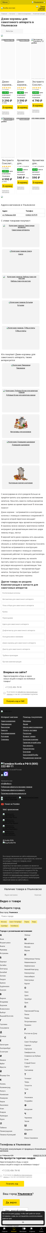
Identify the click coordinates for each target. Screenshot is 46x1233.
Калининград (5, 1087)
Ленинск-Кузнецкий (8, 1135)
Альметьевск (5, 943)
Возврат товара (29, 736)
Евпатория (4, 1045)
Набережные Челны (32, 959)
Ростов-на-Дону (30, 1033)
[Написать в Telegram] (2, 776)
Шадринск (28, 1130)
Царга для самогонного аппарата (15, 624)
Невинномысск (30, 962)
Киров (2, 1102)
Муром (27, 950)
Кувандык (4, 1116)
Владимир (4, 1002)
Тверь (34, 922)
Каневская (4, 1094)
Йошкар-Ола (5, 1075)
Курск (2, 1119)
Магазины (23, 1230)
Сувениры (5, 739)
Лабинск (3, 1128)
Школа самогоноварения (33, 727)
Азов (2, 939)
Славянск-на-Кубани (32, 1056)
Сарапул (27, 1045)
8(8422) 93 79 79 (39, 1156)
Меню (5, 2)
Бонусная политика (30, 739)
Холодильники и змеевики (12, 637)
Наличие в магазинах (5, 112)
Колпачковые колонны (11, 593)
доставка (33, 730)
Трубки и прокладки (10, 655)
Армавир (3, 950)
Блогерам (27, 752)
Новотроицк (29, 980)
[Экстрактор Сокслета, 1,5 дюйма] (38, 59)
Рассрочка (27, 733)
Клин (2, 1109)
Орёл (26, 995)
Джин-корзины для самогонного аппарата (19, 643)
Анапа (2, 946)
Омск (26, 992)
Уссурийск (28, 1101)
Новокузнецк (29, 973)
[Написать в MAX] (6, 774)
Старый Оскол (29, 1063)
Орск (26, 1003)
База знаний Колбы (30, 755)
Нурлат (27, 984)
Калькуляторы (28, 749)
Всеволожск (5, 1009)
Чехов (26, 1121)
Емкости (4, 730)
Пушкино (27, 1025)
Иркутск (3, 1067)
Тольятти (28, 1085)
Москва (4, 922)
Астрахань (4, 953)
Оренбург (4, 926)
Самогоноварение (8, 721)
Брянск (3, 983)
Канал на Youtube (12, 804)
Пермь (26, 922)
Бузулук (3, 990)
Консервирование (8, 733)
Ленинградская (6, 1131)
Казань (3, 1084)
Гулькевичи (4, 1028)
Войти (41, 1231)
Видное (3, 998)
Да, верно (11, 1202)
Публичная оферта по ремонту (13, 790)
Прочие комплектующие (11, 662)
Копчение (5, 736)
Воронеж (3, 1005)
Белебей (3, 972)
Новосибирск (29, 976)
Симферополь (30, 1052)
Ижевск (3, 1060)
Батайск (3, 965)
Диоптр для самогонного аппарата (16, 649)
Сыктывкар (28, 1070)
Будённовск (4, 986)
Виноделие (5, 727)
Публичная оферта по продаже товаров (16, 787)
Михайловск (29, 943)
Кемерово (4, 1098)
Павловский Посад (31, 1011)
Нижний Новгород (31, 969)
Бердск (3, 979)
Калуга (2, 1091)
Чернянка (28, 1118)
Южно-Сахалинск (31, 1138)
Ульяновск (38, 2)
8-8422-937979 (31, 215)
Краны (5, 612)
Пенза (26, 1014)
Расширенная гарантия (32, 758)
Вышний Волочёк (6, 1016)
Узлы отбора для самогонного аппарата (18, 605)
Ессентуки (4, 1052)
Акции (25, 724)
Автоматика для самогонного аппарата (17, 599)
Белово (3, 976)
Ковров (3, 1112)
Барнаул (3, 962)
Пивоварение (6, 724)
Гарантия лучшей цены (32, 743)
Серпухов (28, 1049)
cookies (17, 1213)
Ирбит (2, 1064)
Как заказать (28, 746)
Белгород (4, 969)
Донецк (3, 1036)
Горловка (3, 1024)
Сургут (27, 1067)
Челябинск (14, 926)
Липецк (27, 935)
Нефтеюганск (29, 966)
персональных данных (20, 875)
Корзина (32, 1231)
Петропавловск (30, 1021)
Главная (4, 1231)
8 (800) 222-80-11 (19, 765)
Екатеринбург (5, 1048)
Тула (26, 1089)
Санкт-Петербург (15, 922)
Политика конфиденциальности (13, 793)
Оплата (26, 730)
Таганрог (27, 1078)
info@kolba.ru (6, 784)
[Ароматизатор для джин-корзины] (38, 137)
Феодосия (28, 1109)
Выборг (3, 1012)
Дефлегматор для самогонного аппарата (18, 630)
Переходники (7, 618)
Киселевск (4, 1105)
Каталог (14, 1231)
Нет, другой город (15, 1210)
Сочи (26, 1059)
